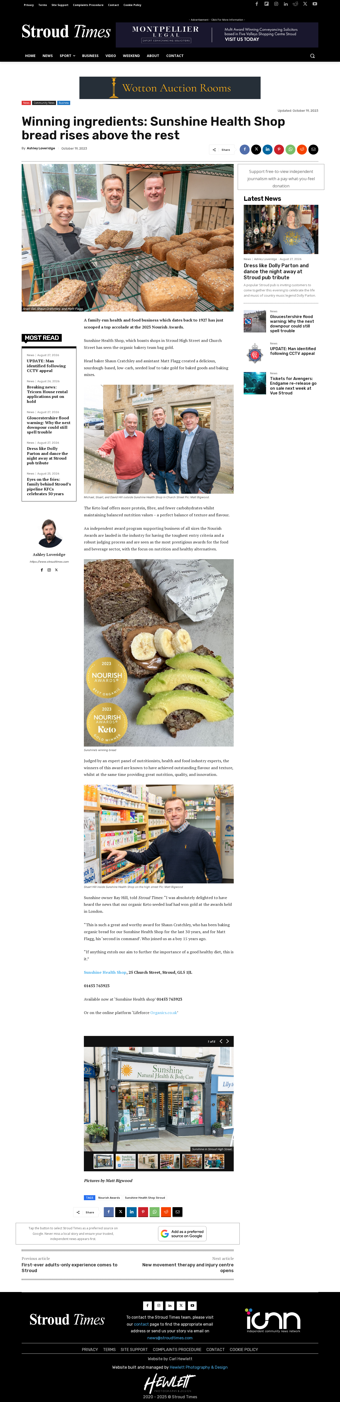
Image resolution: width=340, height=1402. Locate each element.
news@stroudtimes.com (170, 1338)
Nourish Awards (109, 1197)
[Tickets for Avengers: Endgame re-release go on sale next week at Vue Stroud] (255, 383)
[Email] (313, 150)
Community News (44, 103)
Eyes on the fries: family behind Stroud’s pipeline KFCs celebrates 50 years (49, 486)
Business (64, 103)
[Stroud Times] (66, 32)
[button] (312, 56)
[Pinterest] (279, 150)
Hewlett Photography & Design (199, 1367)
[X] (305, 4)
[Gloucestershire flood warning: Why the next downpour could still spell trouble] (255, 321)
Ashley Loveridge (41, 148)
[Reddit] (295, 4)
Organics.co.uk (163, 1012)
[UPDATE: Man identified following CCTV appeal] (255, 353)
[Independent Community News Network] (272, 1320)
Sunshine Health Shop (105, 972)
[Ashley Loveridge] (49, 533)
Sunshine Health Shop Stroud (145, 1197)
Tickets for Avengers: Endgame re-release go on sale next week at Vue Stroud (293, 385)
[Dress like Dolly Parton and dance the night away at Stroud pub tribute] (281, 229)
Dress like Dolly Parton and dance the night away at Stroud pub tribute (47, 456)
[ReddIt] (302, 150)
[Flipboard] (266, 4)
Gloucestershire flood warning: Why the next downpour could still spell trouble (48, 425)
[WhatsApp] (290, 150)
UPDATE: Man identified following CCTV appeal (46, 365)
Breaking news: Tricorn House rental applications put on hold (47, 394)
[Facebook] (256, 4)
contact (141, 1324)
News (26, 103)
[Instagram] (276, 4)
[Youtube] (314, 4)
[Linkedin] (285, 4)
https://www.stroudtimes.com (49, 561)
